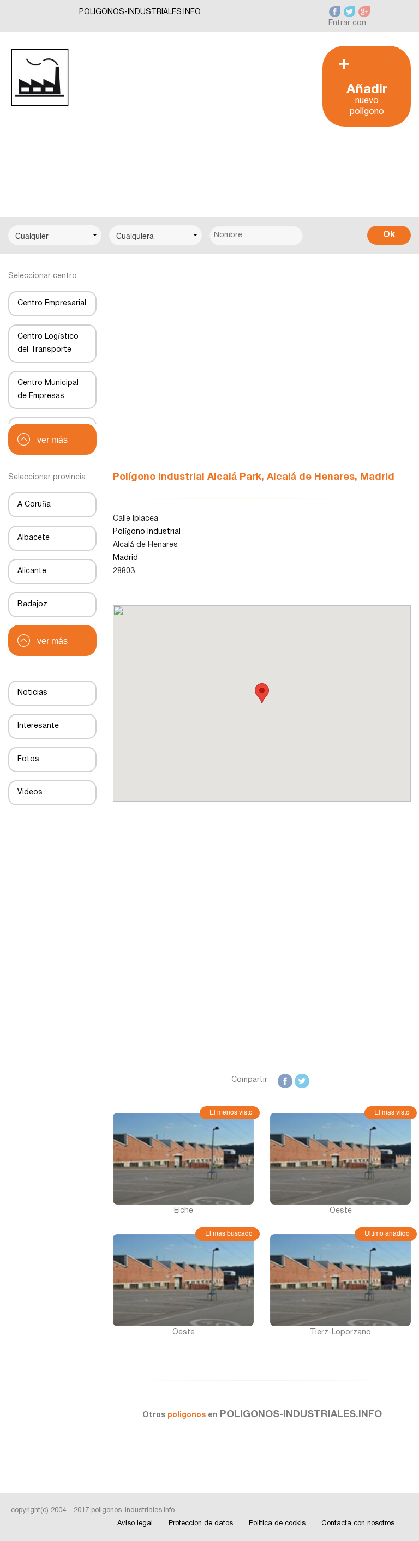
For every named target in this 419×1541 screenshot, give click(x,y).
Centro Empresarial (51, 303)
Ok (389, 235)
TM (337, 1079)
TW (303, 1079)
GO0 (353, 1079)
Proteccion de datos (201, 1523)
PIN (388, 1079)
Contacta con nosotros (357, 1523)
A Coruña (34, 504)
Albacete (33, 537)
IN (322, 1079)
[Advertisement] (192, 122)
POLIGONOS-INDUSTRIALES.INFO (140, 12)
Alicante (31, 571)
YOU (404, 1079)
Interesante (38, 726)
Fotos (28, 759)
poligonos (187, 1415)
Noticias (32, 692)
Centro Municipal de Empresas (48, 390)
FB (287, 1079)
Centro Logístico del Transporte (48, 343)
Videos (30, 792)
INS (370, 1079)
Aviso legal (135, 1523)
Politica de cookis (277, 1523)
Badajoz (32, 604)
